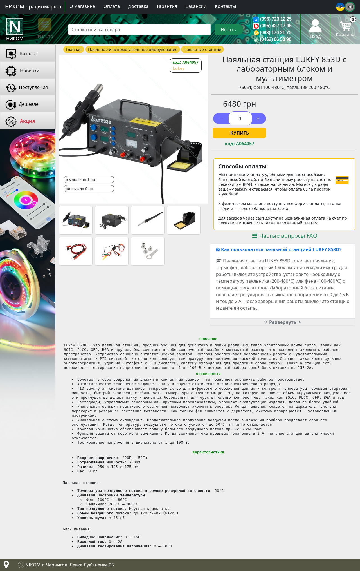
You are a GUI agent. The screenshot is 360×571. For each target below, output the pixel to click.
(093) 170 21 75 (275, 32)
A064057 (245, 143)
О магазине (82, 6)
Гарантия (167, 6)
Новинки (29, 70)
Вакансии (196, 6)
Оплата (112, 6)
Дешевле (29, 104)
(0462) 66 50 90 (275, 39)
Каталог (28, 53)
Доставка (138, 6)
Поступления (33, 87)
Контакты (225, 6)
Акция (27, 121)
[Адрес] (5, 566)
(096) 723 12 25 (276, 19)
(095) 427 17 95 (276, 25)
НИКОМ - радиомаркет (33, 6)
